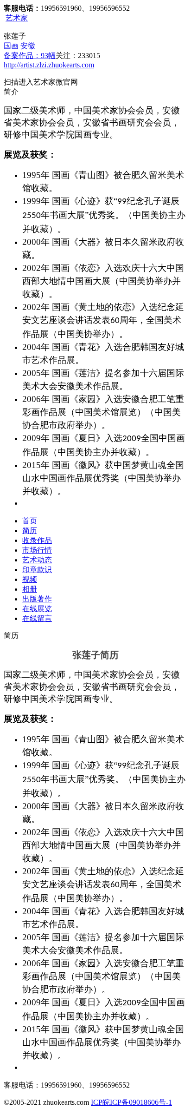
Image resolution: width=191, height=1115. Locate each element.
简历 (29, 530)
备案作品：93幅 (30, 55)
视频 (29, 579)
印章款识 (37, 570)
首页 (29, 521)
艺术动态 (37, 560)
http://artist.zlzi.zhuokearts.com (49, 65)
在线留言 (37, 618)
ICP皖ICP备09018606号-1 (131, 1102)
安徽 (27, 46)
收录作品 (37, 540)
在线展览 (37, 609)
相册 (29, 589)
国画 (11, 46)
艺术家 (17, 18)
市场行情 (37, 550)
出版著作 (37, 599)
